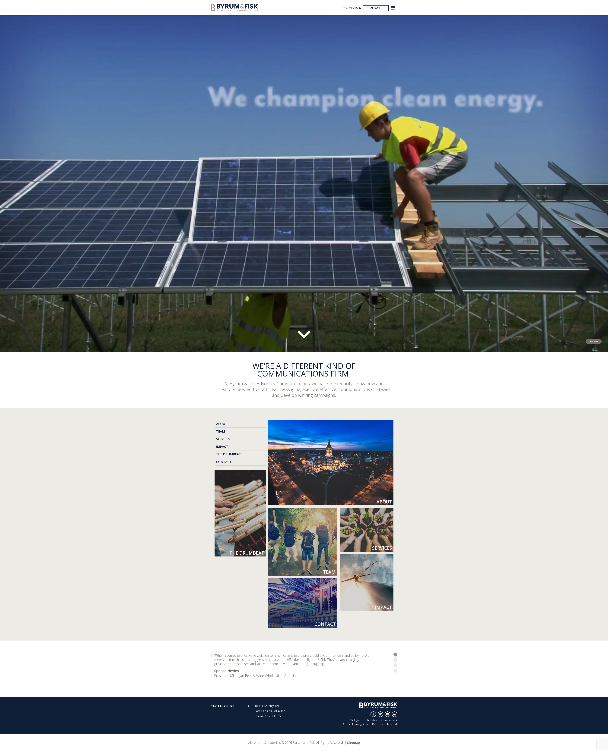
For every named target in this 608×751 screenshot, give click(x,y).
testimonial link (395, 655)
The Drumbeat (228, 454)
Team (220, 431)
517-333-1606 (352, 8)
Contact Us (376, 8)
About (221, 424)
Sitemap (353, 742)
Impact (222, 446)
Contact (223, 462)
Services (223, 439)
